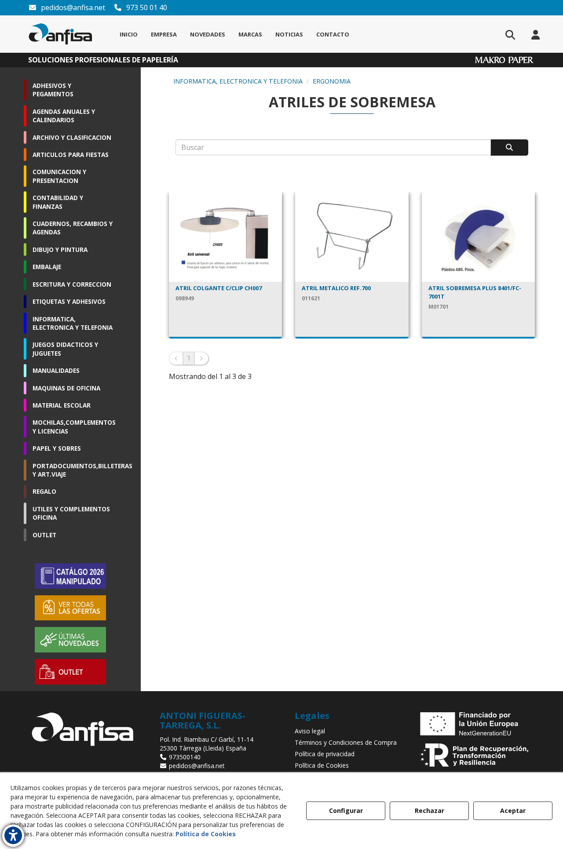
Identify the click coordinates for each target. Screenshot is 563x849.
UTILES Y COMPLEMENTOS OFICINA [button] (71, 513)
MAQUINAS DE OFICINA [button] (66, 388)
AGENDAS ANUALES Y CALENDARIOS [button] (64, 115)
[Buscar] (509, 147)
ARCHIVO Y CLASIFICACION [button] (72, 137)
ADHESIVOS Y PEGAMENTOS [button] (53, 89)
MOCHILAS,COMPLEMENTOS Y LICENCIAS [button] (73, 426)
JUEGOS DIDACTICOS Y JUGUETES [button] (65, 348)
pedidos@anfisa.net (72, 7)
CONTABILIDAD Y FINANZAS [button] (58, 201)
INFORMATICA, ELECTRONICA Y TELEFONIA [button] (73, 323)
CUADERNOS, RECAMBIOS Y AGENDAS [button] (73, 227)
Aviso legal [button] (310, 731)
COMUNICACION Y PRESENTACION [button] (59, 176)
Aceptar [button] (513, 810)
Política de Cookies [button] (322, 765)
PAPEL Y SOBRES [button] (57, 448)
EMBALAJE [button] (47, 266)
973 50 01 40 (145, 7)
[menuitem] (128, 34)
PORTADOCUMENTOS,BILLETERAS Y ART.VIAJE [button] (73, 470)
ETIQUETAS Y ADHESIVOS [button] (69, 301)
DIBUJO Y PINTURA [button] (60, 249)
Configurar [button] (346, 810)
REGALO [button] (44, 491)
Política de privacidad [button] (325, 754)
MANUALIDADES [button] (56, 370)
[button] (60, 34)
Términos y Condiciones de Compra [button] (346, 742)
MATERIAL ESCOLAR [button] (62, 405)
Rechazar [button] (429, 810)
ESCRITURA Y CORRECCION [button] (72, 284)
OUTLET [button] (44, 535)
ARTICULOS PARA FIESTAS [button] (71, 154)
